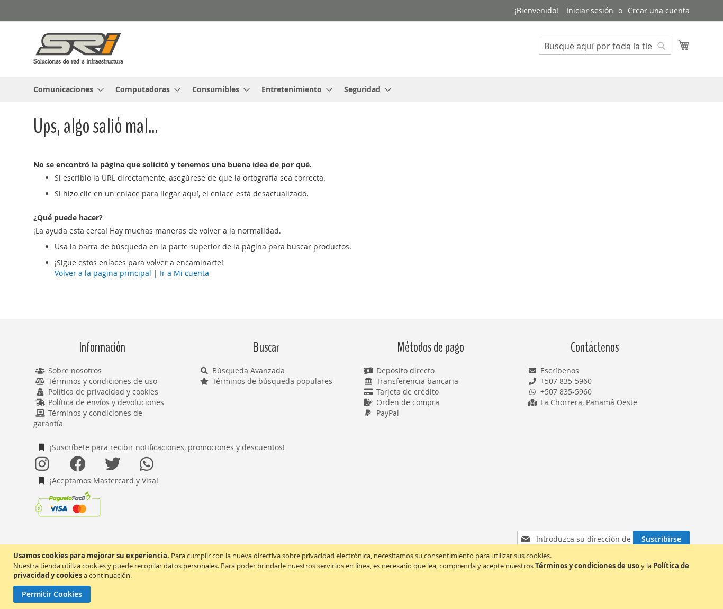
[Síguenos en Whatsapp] (147, 464)
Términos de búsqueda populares (272, 381)
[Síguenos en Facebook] (77, 464)
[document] (362, 577)
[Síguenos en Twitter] (112, 464)
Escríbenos (559, 370)
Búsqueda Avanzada (248, 370)
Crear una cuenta (659, 10)
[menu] (361, 89)
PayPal (387, 413)
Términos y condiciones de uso (102, 381)
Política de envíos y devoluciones (106, 402)
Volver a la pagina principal (103, 273)
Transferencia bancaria (417, 381)
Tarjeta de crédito (407, 392)
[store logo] (78, 48)
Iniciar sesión (589, 10)
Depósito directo (405, 370)
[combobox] (605, 46)
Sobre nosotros (75, 370)
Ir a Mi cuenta (184, 273)
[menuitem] (65, 89)
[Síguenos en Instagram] (42, 464)
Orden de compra (407, 402)
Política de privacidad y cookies (103, 392)
